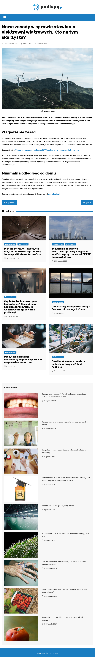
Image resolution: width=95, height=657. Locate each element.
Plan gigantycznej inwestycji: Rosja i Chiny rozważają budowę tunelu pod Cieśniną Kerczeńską (22, 251)
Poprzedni (10, 203)
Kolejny (86, 203)
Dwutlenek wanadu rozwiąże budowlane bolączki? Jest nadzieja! (68, 364)
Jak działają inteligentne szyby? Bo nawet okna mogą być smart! (71, 308)
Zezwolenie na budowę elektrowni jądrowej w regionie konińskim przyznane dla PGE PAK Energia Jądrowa (71, 252)
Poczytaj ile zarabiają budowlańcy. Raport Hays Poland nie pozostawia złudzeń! (23, 359)
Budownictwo (42, 44)
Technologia (23, 244)
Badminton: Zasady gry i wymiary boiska (58, 506)
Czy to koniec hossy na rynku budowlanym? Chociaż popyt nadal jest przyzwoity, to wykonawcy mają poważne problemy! (21, 307)
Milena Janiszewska (11, 44)
